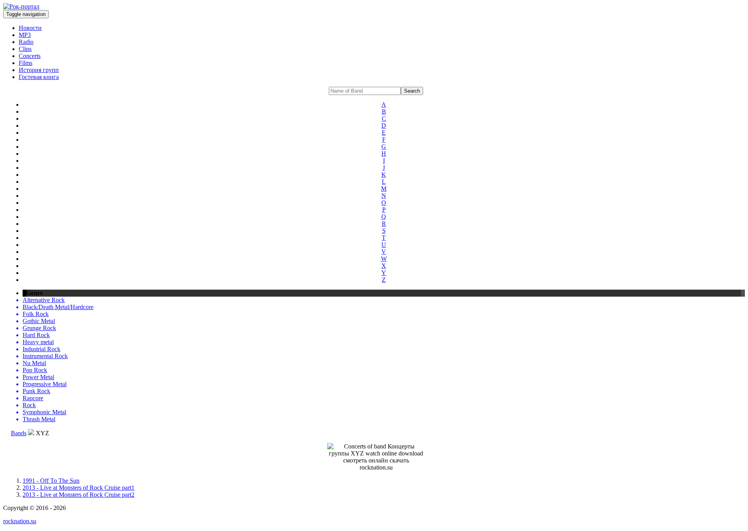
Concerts (30, 56)
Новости (30, 28)
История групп (39, 70)
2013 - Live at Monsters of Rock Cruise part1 (78, 487)
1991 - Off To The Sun (51, 480)
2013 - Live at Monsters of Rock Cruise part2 (78, 494)
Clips (25, 49)
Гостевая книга (39, 77)
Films (25, 63)
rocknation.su (19, 521)
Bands (18, 433)
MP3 (25, 35)
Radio (26, 42)
